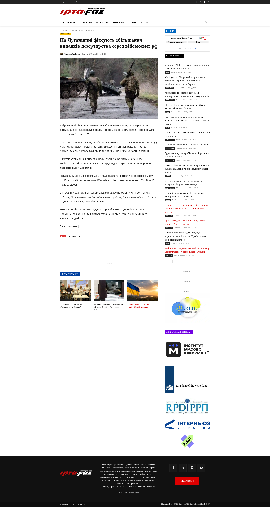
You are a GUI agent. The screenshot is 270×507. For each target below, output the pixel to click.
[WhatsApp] (108, 249)
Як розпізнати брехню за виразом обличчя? (187, 144)
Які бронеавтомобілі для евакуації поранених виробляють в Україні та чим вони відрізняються (185, 236)
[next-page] (171, 261)
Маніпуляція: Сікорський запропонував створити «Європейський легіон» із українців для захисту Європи (185, 81)
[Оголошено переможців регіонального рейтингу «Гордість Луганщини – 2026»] (109, 290)
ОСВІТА (168, 176)
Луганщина (72, 236)
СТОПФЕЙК (169, 88)
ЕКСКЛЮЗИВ (169, 148)
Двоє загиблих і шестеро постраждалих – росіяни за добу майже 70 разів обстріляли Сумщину (187, 120)
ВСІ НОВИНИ (75, 30)
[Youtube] (208, 2)
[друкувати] (121, 249)
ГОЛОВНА (64, 30)
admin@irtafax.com (132, 493)
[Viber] (102, 249)
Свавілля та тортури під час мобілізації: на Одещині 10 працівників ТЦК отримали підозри (187, 208)
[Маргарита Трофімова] (62, 54)
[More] (128, 249)
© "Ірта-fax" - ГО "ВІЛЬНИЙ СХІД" (73, 504)
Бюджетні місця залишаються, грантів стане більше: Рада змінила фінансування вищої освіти (187, 169)
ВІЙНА (167, 200)
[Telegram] (204, 2)
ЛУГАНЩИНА (88, 30)
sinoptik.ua (192, 48)
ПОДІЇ (167, 72)
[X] (95, 249)
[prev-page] (166, 261)
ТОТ (80, 236)
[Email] (115, 249)
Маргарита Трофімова (72, 54)
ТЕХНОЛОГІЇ (169, 160)
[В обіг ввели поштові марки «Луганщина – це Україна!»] (75, 290)
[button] (206, 22)
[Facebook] (196, 2)
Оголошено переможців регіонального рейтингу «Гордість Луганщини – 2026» (109, 306)
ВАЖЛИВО (131, 300)
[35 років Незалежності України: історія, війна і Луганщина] (142, 290)
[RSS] (200, 2)
